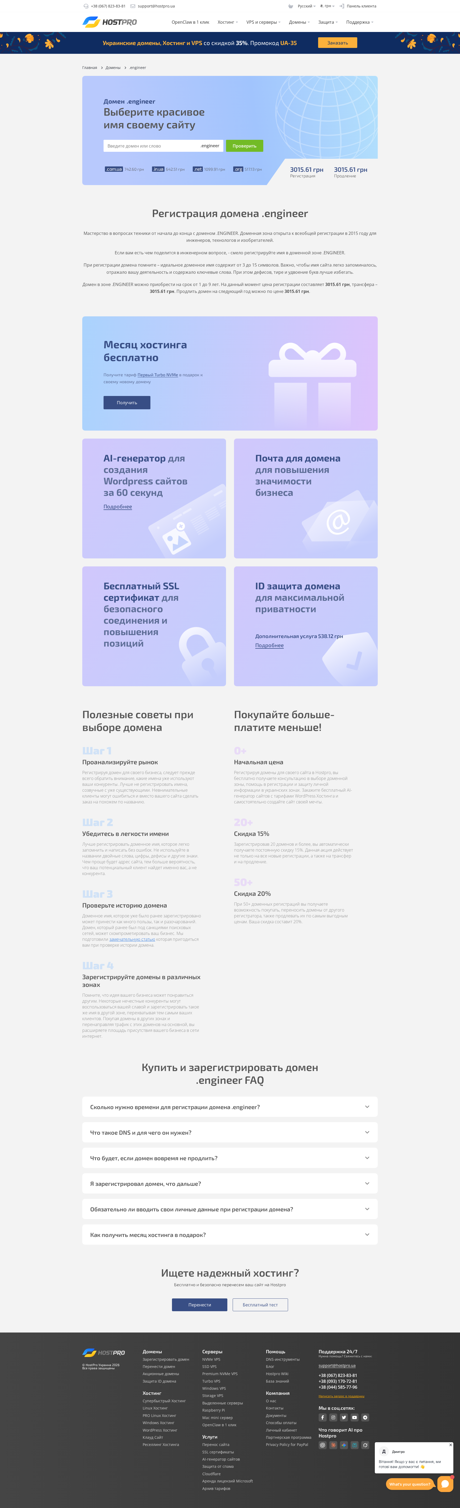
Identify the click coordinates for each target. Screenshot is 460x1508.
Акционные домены (161, 1373)
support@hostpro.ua (337, 1365)
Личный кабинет (281, 1430)
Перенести (199, 1305)
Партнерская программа (288, 1437)
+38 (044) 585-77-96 (338, 1387)
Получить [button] (127, 403)
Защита (326, 22)
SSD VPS (209, 1366)
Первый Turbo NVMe (158, 374)
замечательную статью (132, 939)
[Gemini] (344, 1445)
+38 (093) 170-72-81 (338, 1381)
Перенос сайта (215, 1444)
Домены (297, 22)
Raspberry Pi (213, 1410)
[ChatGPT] (323, 1445)
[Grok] (365, 1445)
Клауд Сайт (153, 1437)
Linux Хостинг (155, 1408)
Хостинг (226, 22)
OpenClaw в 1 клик (190, 22)
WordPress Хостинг (160, 1430)
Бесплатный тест (260, 1305)
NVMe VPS (211, 1359)
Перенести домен (159, 1366)
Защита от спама (218, 1466)
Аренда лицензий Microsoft (227, 1481)
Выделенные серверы (222, 1403)
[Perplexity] (355, 1445)
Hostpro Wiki (277, 1373)
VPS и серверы (262, 22)
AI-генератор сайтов (221, 1459)
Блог (270, 1366)
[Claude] (333, 1445)
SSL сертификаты (218, 1452)
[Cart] (290, 6)
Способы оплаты (281, 1422)
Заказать (337, 43)
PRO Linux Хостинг (159, 1415)
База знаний (277, 1381)
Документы (276, 1415)
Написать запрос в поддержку (341, 1396)
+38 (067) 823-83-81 (338, 1375)
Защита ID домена (159, 1381)
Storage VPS (212, 1395)
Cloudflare (211, 1474)
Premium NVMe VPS (220, 1373)
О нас (271, 1401)
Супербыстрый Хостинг (164, 1401)
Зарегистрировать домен (166, 1359)
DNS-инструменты (283, 1359)
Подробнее (118, 506)
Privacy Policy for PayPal (287, 1444)
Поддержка (358, 22)
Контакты (275, 1408)
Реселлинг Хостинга (161, 1444)
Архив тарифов (216, 1488)
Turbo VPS (211, 1381)
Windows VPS (214, 1388)
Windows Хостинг (158, 1422)
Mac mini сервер (217, 1417)
